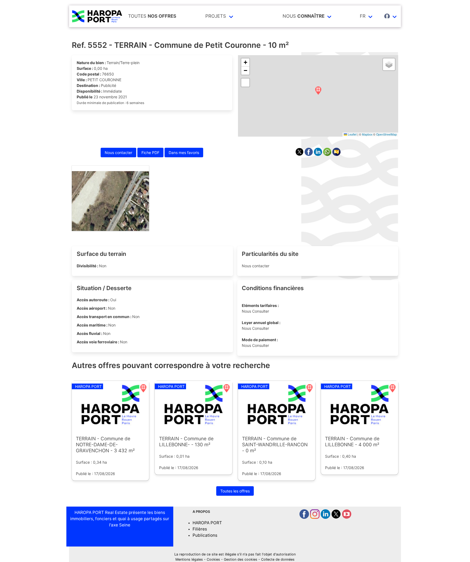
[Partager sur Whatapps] (327, 154)
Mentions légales (189, 559)
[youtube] (346, 517)
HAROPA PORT (207, 522)
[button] (318, 91)
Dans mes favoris (184, 152)
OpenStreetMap (386, 134)
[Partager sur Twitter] (300, 154)
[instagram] (315, 517)
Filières (200, 529)
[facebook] (304, 517)
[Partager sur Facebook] (309, 154)
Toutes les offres (235, 491)
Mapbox (367, 134)
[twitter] (336, 517)
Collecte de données (278, 559)
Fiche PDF (150, 152)
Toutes (152, 16)
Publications (205, 535)
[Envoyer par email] (336, 154)
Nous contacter (118, 152)
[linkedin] (326, 517)
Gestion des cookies (240, 559)
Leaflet (352, 134)
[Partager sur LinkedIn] (318, 154)
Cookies (213, 559)
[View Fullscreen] (245, 83)
